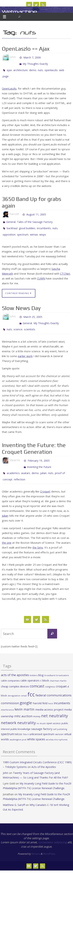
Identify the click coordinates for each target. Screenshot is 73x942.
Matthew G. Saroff (14, 793)
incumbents (44, 223)
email (24, 683)
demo (32, 68)
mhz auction (23, 704)
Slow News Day (21, 302)
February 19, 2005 (39, 451)
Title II (26, 722)
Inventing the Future (39, 457)
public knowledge (20, 717)
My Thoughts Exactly (35, 62)
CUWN (41, 272)
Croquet (45, 479)
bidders (33, 663)
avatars (25, 462)
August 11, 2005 (36, 210)
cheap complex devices (15, 674)
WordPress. (49, 841)
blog (41, 663)
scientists (29, 321)
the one (6, 531)
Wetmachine (19, 11)
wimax (34, 229)
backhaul (12, 223)
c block (44, 668)
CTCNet (65, 267)
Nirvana (35, 841)
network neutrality (18, 710)
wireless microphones (56, 727)
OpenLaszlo (9, 85)
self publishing (60, 717)
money (36, 704)
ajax (9, 68)
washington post (18, 727)
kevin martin (24, 697)
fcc (31, 682)
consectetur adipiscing (52, 830)
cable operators (29, 668)
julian (43, 462)
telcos (18, 722)
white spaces (36, 727)
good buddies (27, 223)
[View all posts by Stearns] (21, 452)
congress (50, 674)
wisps (42, 229)
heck (50, 691)
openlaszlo (51, 68)
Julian (5, 504)
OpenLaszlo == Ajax (25, 48)
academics (13, 462)
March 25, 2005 (32, 310)
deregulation (14, 683)
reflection (19, 468)
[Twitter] (36, 5)
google (26, 690)
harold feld (40, 691)
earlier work (25, 347)
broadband (49, 663)
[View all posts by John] (17, 57)
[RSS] (43, 5)
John (5, 761)
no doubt (41, 711)
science (17, 321)
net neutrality (54, 703)
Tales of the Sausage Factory (35, 218)
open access (53, 711)
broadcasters (62, 663)
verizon (59, 722)
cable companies (10, 668)
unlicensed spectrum (41, 722)
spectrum (22, 229)
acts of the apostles (15, 663)
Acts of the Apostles (43, 755)
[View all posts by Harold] (20, 211)
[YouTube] (29, 5)
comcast (37, 674)
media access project (49, 697)
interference (7, 697)
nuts (40, 68)
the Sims (37, 535)
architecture (20, 68)
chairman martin (58, 668)
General (11, 218)
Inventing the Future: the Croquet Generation (34, 440)
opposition (9, 229)
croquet (61, 674)
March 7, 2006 (32, 57)
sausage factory (41, 717)
